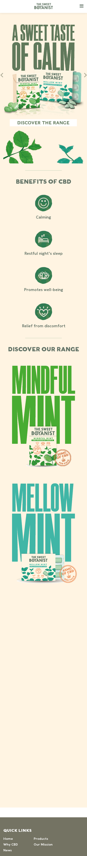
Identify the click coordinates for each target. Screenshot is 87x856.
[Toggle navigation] (81, 6)
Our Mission (43, 844)
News (7, 850)
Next (85, 75)
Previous (1, 75)
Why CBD (10, 844)
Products (41, 838)
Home (8, 838)
